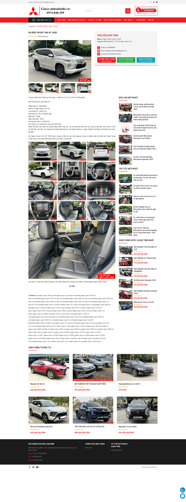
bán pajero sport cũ (60, 295)
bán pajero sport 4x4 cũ (44, 295)
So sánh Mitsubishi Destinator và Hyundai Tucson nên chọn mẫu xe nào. (145, 177)
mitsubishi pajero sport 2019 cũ (69, 317)
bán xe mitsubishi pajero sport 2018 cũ (70, 298)
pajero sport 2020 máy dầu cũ (39, 329)
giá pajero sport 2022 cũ (102, 305)
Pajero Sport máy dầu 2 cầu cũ (72, 338)
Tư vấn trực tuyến (106, 60)
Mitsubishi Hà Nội (114, 54)
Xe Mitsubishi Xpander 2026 (145, 280)
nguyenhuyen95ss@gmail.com (43, 2)
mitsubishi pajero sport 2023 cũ (39, 320)
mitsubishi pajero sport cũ (61, 320)
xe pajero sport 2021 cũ (58, 341)
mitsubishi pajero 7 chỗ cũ (79, 314)
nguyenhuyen (38, 460)
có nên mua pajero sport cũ (83, 305)
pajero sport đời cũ (53, 338)
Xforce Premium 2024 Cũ (41, 426)
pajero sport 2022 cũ (73, 329)
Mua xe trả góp (146, 60)
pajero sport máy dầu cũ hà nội (95, 338)
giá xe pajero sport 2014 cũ (52, 308)
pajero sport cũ (48, 332)
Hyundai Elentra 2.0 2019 (129, 384)
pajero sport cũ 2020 (82, 335)
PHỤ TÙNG (127, 20)
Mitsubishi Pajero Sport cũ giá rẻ (39, 323)
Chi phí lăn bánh (126, 60)
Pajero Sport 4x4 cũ (35, 332)
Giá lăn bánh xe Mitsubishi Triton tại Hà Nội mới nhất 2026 (143, 106)
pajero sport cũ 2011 (77, 332)
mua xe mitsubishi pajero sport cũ (79, 323)
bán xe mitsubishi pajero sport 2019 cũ (99, 298)
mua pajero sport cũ (59, 323)
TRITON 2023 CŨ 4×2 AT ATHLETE (89, 426)
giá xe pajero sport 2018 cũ (92, 308)
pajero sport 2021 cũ (57, 329)
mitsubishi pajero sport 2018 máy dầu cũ (42, 317)
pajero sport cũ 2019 (66, 335)
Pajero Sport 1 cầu (63, 326)
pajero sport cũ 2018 (51, 335)
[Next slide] (89, 88)
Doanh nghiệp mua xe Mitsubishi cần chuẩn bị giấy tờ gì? (144, 209)
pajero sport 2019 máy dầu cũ (97, 326)
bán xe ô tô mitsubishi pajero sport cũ (42, 305)
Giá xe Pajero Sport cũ (96, 311)
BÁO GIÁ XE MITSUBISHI (112, 20)
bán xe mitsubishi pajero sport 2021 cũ (70, 302)
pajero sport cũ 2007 (62, 332)
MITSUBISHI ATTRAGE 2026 (145, 258)
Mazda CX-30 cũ (37, 384)
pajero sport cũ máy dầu (37, 338)
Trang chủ (32, 26)
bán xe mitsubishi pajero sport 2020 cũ (42, 302)
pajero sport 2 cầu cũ (78, 326)
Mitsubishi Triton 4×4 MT (144, 302)
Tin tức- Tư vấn (94, 20)
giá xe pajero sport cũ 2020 (38, 314)
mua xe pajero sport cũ (100, 323)
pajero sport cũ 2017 (35, 335)
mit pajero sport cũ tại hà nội (58, 314)
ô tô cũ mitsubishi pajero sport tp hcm (42, 326)
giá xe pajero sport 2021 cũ (78, 311)
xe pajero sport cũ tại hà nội (91, 341)
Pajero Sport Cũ (126, 41)
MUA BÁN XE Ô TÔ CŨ (76, 20)
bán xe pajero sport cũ (64, 305)
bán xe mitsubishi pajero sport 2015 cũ (81, 295)
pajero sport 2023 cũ (106, 329)
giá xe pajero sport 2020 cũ (58, 311)
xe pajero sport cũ (73, 341)
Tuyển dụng (140, 20)
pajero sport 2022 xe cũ (89, 329)
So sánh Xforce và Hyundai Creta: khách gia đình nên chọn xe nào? (144, 219)
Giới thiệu (62, 20)
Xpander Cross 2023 (127, 426)
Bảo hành (88, 448)
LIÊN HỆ (150, 20)
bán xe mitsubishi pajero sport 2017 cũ (42, 298)
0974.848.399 (42, 453)
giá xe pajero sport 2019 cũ (38, 311)
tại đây (72, 286)
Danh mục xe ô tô (44, 20)
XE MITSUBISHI (116, 450)
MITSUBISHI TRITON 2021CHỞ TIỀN (90, 384)
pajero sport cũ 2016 (93, 332)
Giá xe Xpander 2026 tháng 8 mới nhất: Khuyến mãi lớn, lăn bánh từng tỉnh (145, 127)
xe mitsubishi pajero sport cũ (38, 341)
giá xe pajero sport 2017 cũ (72, 308)
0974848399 (149, 11)
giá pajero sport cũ (35, 308)
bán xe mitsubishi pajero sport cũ (97, 302)
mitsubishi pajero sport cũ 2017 (82, 320)
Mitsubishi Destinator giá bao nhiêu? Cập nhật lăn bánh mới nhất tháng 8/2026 (145, 117)
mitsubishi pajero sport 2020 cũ (92, 317)
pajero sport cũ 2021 (97, 335)
